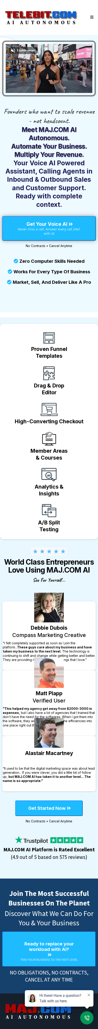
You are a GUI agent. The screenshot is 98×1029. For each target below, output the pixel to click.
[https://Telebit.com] (41, 17)
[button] (91, 17)
